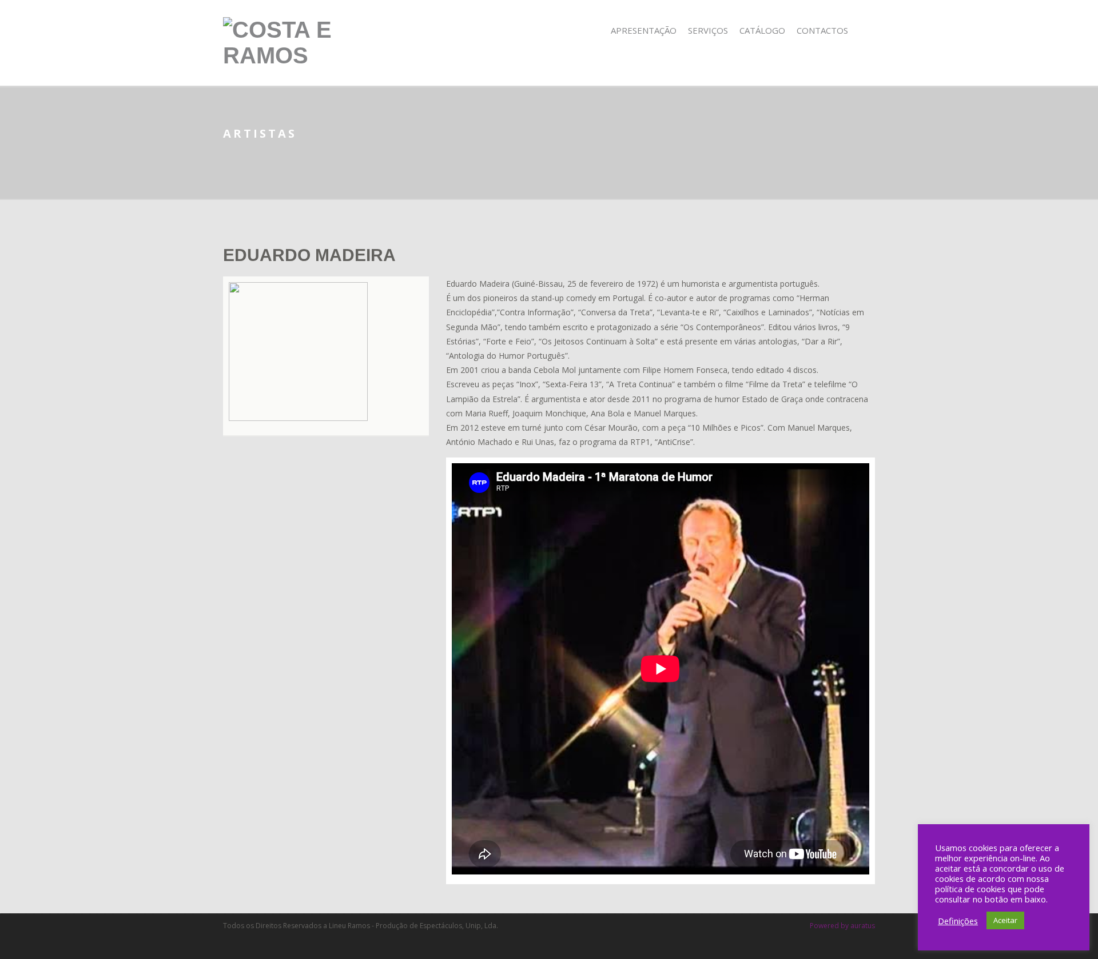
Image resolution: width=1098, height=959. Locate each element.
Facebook (867, 30)
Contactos (822, 30)
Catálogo (762, 30)
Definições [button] (958, 921)
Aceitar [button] (1005, 920)
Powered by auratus (842, 925)
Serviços (708, 30)
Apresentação (644, 30)
